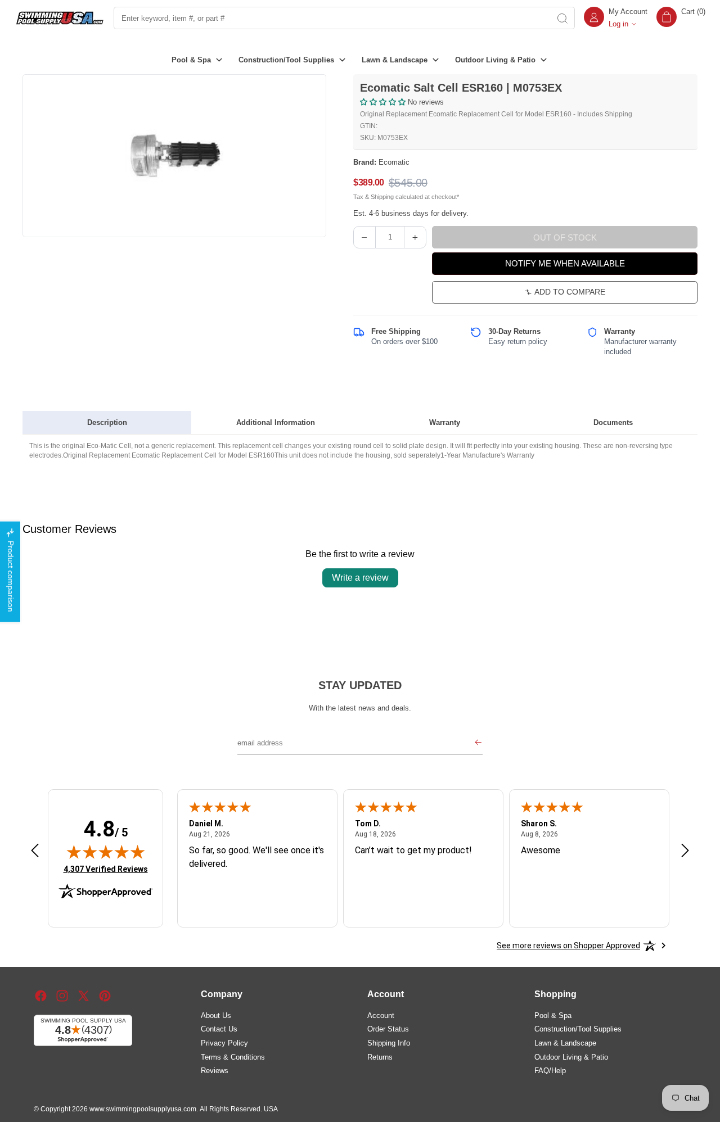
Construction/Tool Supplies (578, 1029)
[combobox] (331, 18)
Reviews (214, 1070)
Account (380, 1015)
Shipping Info (388, 1043)
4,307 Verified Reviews (106, 869)
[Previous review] (34, 851)
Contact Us (219, 1029)
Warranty (444, 422)
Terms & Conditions (233, 1057)
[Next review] (685, 851)
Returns (380, 1057)
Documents (613, 422)
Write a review (360, 577)
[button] (680, 18)
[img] (105, 851)
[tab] (106, 423)
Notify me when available (565, 263)
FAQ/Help (550, 1070)
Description (107, 422)
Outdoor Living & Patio (571, 1057)
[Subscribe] (478, 743)
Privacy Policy (224, 1043)
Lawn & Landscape (565, 1043)
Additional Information (275, 422)
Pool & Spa (553, 1015)
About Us (216, 1015)
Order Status (388, 1029)
